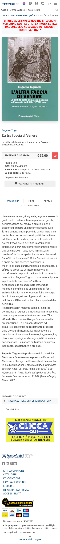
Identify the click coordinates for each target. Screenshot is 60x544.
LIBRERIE (8, 485)
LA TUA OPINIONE (13, 470)
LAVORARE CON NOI (14, 482)
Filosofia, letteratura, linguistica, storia (29, 401)
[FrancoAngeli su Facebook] (3, 464)
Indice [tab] (31, 201)
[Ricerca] (56, 10)
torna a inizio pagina (30, 539)
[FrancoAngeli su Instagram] (11, 464)
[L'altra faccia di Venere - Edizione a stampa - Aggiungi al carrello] (55, 155)
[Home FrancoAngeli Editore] (11, 4)
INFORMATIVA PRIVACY (17, 489)
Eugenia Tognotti (11, 130)
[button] (23, 3)
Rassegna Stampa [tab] (30, 206)
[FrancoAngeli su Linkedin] (7, 464)
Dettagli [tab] (48, 201)
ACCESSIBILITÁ (12, 493)
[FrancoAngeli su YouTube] (15, 464)
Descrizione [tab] (13, 201)
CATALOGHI (10, 474)
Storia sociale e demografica (22, 15)
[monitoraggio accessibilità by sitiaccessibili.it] (18, 499)
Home (4, 15)
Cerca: (4, 9)
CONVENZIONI (11, 478)
